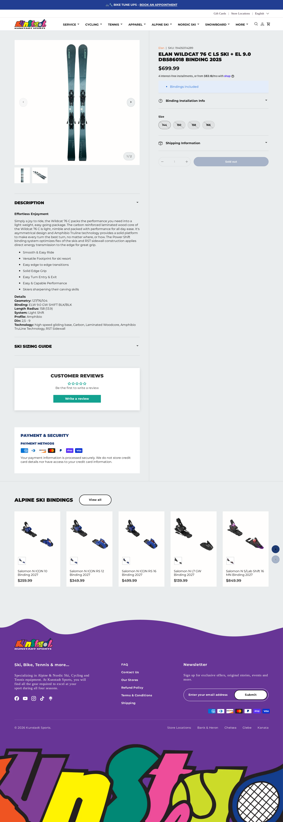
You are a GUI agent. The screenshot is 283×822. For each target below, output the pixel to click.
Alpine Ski (160, 24)
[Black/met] (178, 561)
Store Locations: (179, 727)
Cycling (92, 24)
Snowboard (215, 24)
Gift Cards (220, 13)
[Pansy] (230, 561)
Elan (161, 48)
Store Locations (240, 13)
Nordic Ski (187, 24)
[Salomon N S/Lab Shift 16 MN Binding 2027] (245, 534)
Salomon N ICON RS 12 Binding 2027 (87, 573)
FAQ (124, 664)
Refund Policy (132, 687)
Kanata (263, 727)
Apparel (135, 24)
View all (95, 500)
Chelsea (230, 727)
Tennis (113, 24)
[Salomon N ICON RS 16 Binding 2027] (141, 534)
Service (69, 24)
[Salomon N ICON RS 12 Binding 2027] (89, 534)
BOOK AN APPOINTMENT (158, 5)
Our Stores (129, 680)
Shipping (128, 703)
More (240, 24)
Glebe (247, 727)
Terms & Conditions (136, 695)
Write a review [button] (77, 399)
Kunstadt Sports (38, 727)
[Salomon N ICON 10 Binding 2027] (37, 534)
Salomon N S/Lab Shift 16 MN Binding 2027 (245, 573)
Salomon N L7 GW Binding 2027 (187, 573)
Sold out (231, 161)
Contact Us (130, 672)
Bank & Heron (207, 727)
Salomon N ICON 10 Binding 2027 (32, 573)
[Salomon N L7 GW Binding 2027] (193, 534)
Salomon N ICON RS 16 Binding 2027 (139, 573)
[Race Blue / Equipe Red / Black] (22, 561)
